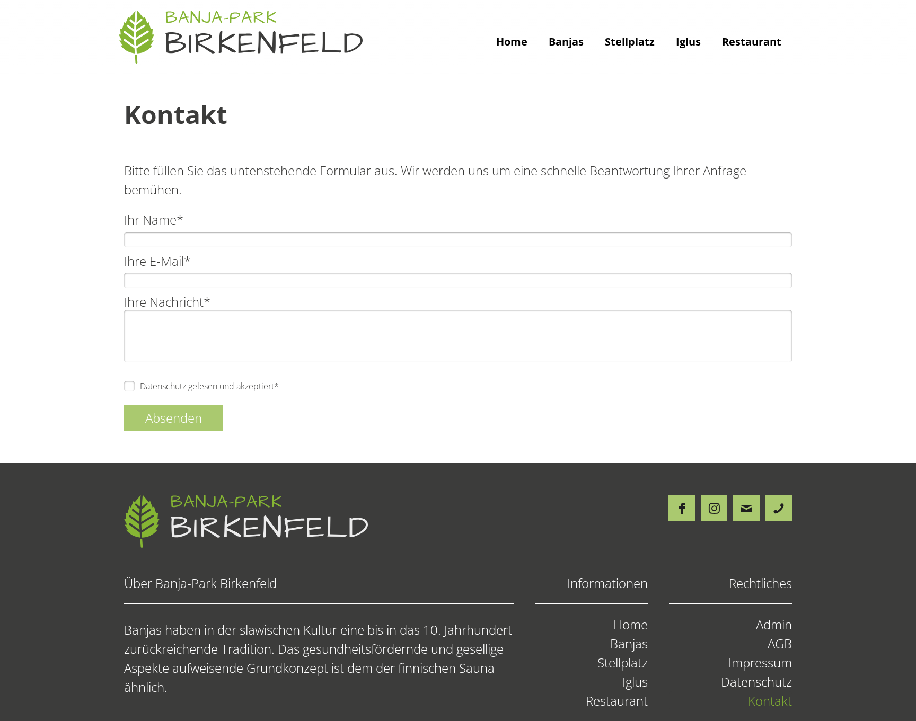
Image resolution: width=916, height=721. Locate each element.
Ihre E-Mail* (157, 261)
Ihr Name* (153, 219)
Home (511, 41)
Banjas (566, 41)
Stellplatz (630, 41)
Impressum (760, 663)
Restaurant (751, 41)
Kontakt (770, 701)
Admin (774, 625)
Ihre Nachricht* (167, 301)
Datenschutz (756, 682)
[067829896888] (778, 508)
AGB (780, 644)
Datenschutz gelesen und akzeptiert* (209, 386)
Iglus (688, 41)
